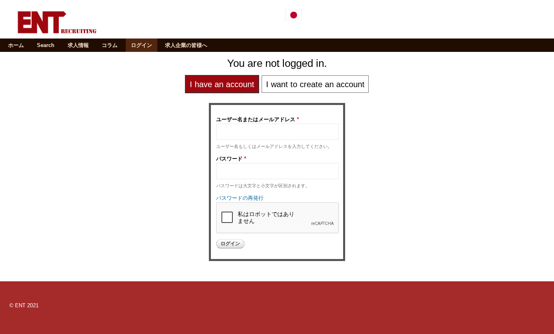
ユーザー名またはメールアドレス (257, 119)
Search (45, 45)
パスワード (231, 159)
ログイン (141, 45)
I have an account (222, 84)
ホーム (16, 45)
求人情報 (78, 45)
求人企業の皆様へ (186, 45)
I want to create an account (315, 84)
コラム (110, 45)
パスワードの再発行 (240, 198)
